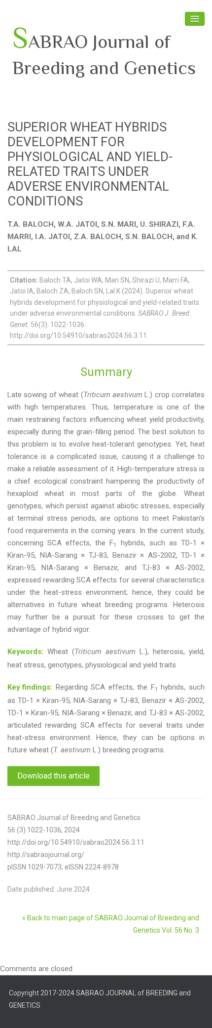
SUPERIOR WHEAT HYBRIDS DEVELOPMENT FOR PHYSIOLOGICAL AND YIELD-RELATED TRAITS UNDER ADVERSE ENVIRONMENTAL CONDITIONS (90, 164)
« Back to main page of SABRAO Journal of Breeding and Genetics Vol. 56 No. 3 (110, 924)
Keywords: (25, 651)
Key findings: (29, 687)
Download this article (53, 776)
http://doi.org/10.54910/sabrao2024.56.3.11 (75, 842)
